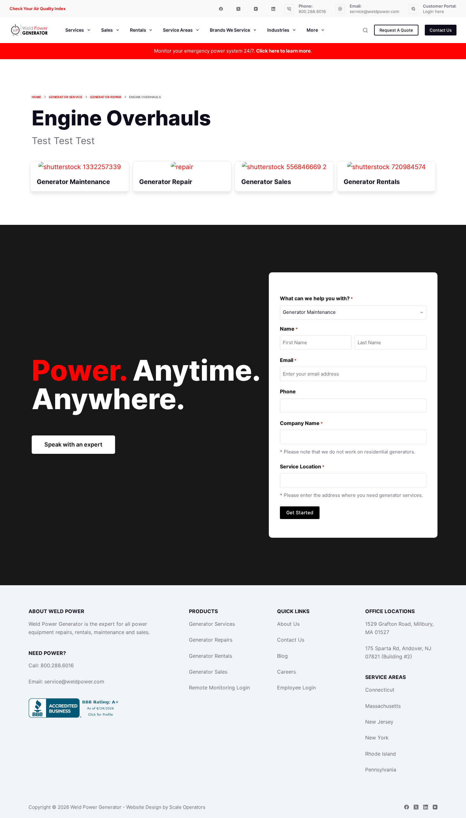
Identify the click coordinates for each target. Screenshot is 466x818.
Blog (282, 656)
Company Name (301, 423)
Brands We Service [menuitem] (230, 30)
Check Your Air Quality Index (38, 8)
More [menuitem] (312, 30)
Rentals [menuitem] (138, 30)
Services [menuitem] (74, 30)
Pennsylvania (380, 769)
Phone (288, 391)
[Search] (365, 30)
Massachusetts (383, 706)
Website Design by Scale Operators (165, 807)
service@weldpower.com (374, 11)
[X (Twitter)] (238, 9)
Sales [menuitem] (107, 30)
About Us (288, 624)
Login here (433, 11)
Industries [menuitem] (278, 30)
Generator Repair (165, 182)
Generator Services (212, 624)
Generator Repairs (210, 640)
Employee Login (296, 687)
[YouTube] (256, 9)
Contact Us (441, 30)
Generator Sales (266, 182)
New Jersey (379, 722)
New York (377, 737)
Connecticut (379, 690)
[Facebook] (221, 9)
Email (288, 360)
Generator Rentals (372, 182)
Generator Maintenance (73, 182)
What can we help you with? (316, 298)
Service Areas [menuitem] (178, 30)
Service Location (302, 466)
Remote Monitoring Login (219, 687)
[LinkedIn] (273, 9)
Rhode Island (380, 754)
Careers (286, 672)
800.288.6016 (312, 11)
